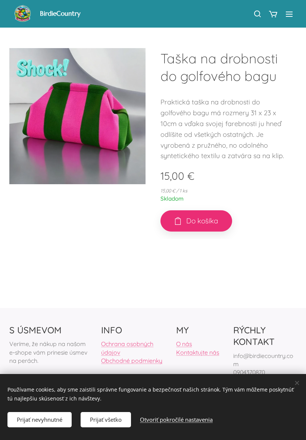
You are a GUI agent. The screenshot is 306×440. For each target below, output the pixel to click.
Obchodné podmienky (131, 360)
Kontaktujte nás (197, 352)
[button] (257, 13)
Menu (289, 13)
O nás (184, 344)
